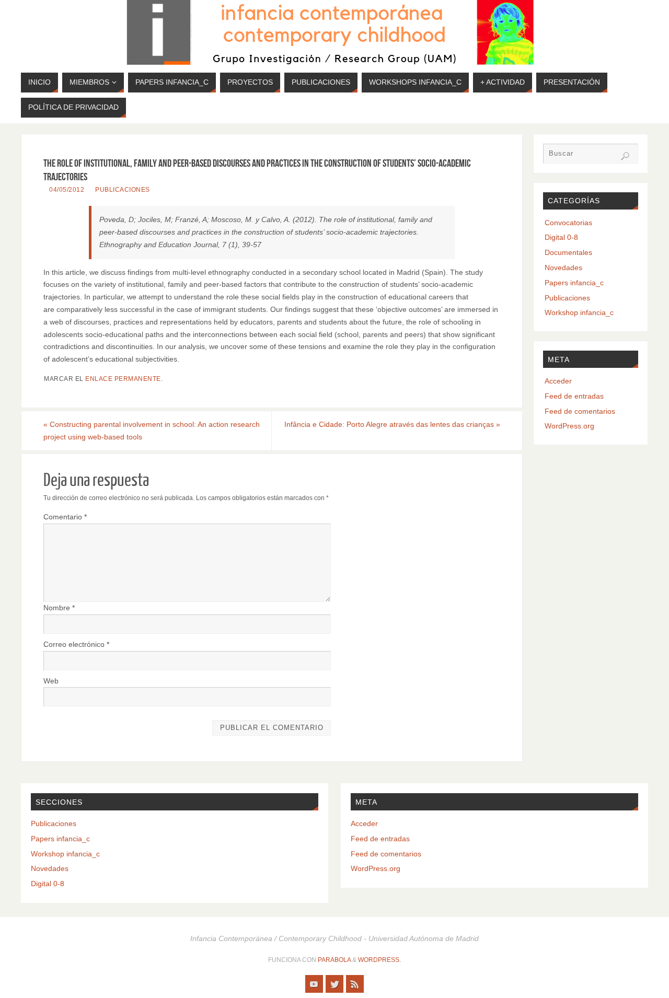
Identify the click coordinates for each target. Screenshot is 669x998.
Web (51, 681)
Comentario (65, 517)
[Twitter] (334, 984)
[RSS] (355, 984)
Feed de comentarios (580, 411)
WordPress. (379, 960)
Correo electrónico (76, 644)
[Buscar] (625, 156)
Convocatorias (568, 222)
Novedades (563, 267)
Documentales (568, 252)
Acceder (558, 381)
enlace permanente (123, 378)
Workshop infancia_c (579, 312)
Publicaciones (122, 189)
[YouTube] (314, 984)
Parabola (334, 960)
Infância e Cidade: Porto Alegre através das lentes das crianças (392, 424)
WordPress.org (569, 426)
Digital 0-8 (561, 237)
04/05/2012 (66, 189)
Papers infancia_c (574, 282)
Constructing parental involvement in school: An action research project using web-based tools (151, 430)
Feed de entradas (574, 396)
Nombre (59, 608)
